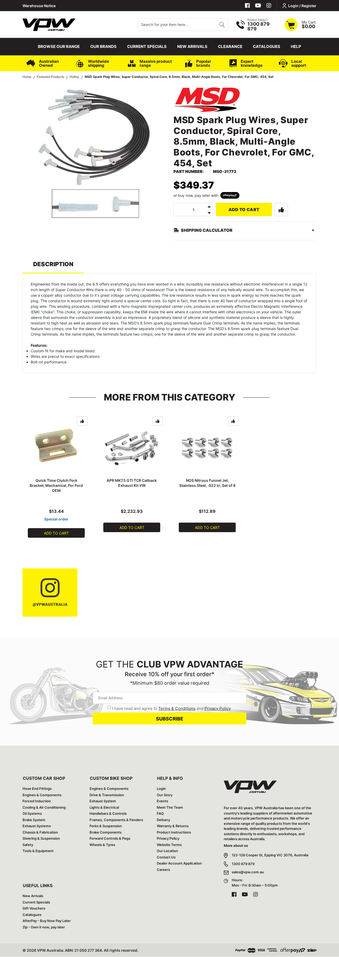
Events (162, 801)
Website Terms (169, 845)
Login (161, 788)
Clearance (230, 46)
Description (53, 264)
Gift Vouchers (34, 908)
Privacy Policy (217, 708)
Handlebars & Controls (108, 813)
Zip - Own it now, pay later (44, 927)
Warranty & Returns (173, 826)
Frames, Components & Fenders (116, 820)
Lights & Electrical (104, 807)
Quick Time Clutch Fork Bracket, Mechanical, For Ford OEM (56, 485)
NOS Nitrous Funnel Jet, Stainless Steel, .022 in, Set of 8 (207, 483)
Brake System (34, 820)
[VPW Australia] (49, 24)
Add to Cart (244, 209)
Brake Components (106, 832)
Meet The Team (170, 807)
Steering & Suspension (41, 838)
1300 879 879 (243, 864)
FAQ (160, 813)
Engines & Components (42, 795)
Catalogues (266, 46)
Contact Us (166, 857)
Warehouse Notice (39, 5)
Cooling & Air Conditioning (44, 807)
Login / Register (302, 5)
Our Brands (103, 46)
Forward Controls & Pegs (110, 838)
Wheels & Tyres (102, 845)
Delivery (163, 820)
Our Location (167, 851)
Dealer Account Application (179, 863)
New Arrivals (192, 46)
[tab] (53, 266)
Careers (163, 869)
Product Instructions (174, 832)
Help (296, 46)
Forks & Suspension (106, 826)
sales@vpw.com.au (248, 872)
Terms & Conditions (176, 708)
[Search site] (222, 25)
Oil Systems (32, 813)
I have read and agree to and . (171, 708)
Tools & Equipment (38, 851)
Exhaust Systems (37, 826)
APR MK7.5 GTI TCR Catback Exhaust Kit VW (132, 483)
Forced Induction (37, 801)
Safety (28, 845)
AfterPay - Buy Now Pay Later (47, 921)
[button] (281, 209)
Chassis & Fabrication (40, 832)
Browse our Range (59, 46)
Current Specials (147, 46)
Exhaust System (103, 801)
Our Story (164, 795)
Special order (56, 519)
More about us (236, 845)
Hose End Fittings (37, 788)
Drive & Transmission (107, 795)
